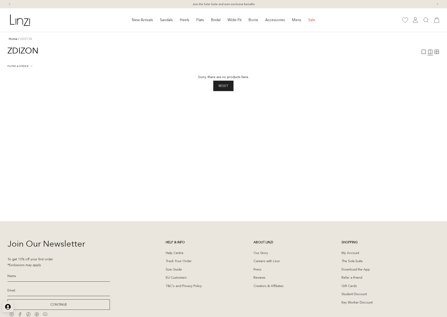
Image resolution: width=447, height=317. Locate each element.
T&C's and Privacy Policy (184, 286)
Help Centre (174, 253)
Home (13, 39)
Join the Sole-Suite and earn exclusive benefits (224, 4)
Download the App (356, 269)
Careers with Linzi (267, 261)
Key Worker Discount (357, 302)
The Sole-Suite (352, 261)
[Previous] (9, 4)
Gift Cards (349, 286)
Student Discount (354, 294)
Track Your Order (179, 261)
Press (257, 269)
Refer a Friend (352, 277)
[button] (142, 20)
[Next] (437, 4)
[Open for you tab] (8, 306)
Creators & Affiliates (269, 286)
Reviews (259, 277)
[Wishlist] (405, 19)
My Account (350, 253)
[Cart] (436, 20)
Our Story (261, 253)
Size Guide (174, 269)
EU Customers (176, 277)
